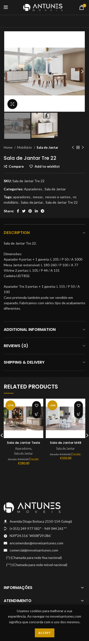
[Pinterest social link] (30, 211)
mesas (38, 197)
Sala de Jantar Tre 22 (61, 202)
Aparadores (33, 189)
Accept (44, 633)
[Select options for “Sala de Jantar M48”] (78, 414)
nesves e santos (57, 197)
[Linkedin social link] (36, 211)
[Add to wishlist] (36, 405)
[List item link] (44, 528)
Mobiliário (25, 147)
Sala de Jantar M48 (65, 443)
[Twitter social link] (24, 211)
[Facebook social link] (18, 211)
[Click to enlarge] (12, 104)
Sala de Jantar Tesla (23, 443)
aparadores (21, 197)
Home (8, 147)
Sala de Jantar (47, 147)
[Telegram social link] (42, 211)
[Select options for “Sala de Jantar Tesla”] (36, 414)
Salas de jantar (32, 202)
